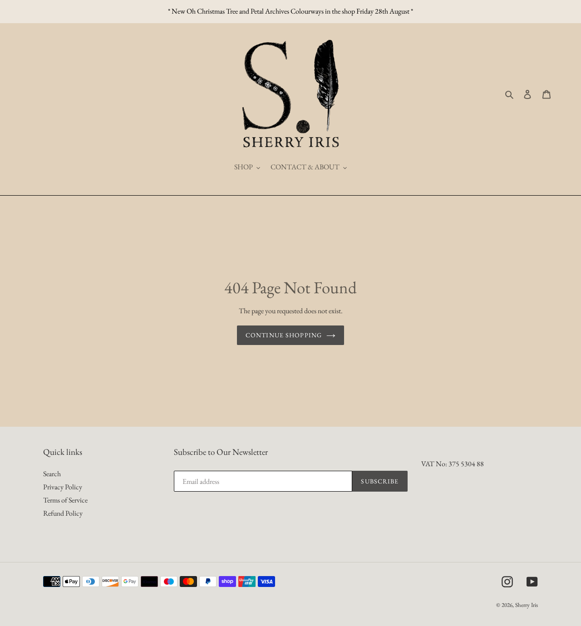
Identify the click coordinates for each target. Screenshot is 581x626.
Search (52, 473)
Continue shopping (284, 335)
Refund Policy (63, 513)
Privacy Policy (62, 487)
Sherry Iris (526, 605)
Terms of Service (65, 500)
